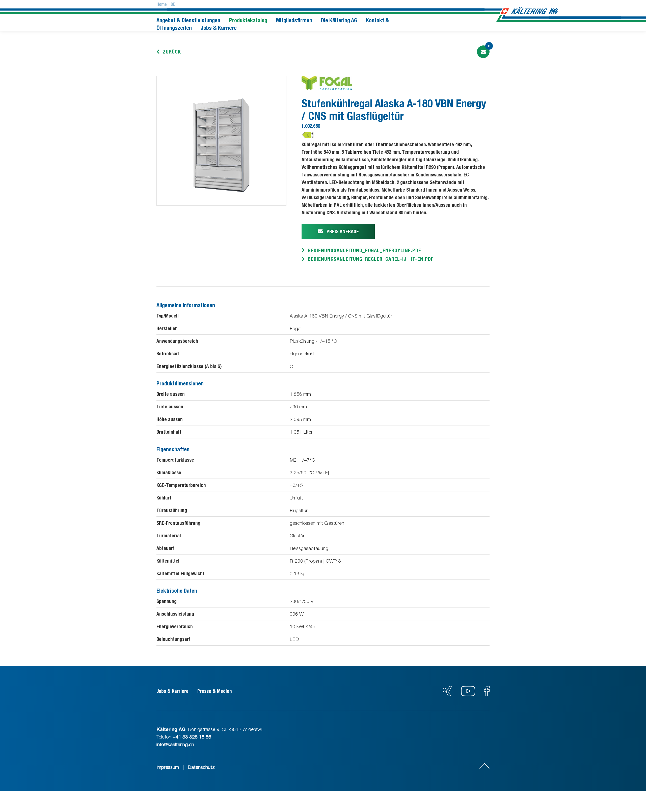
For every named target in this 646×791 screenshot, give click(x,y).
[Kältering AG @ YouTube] (468, 694)
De (173, 4)
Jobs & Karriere (219, 27)
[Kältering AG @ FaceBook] (487, 694)
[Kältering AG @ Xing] (447, 694)
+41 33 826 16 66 (192, 737)
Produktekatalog (248, 20)
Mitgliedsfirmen (294, 20)
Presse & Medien (214, 691)
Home (161, 4)
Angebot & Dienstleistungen (188, 20)
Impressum (167, 767)
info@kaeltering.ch (175, 744)
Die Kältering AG (339, 20)
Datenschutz (201, 767)
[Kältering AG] (530, 11)
